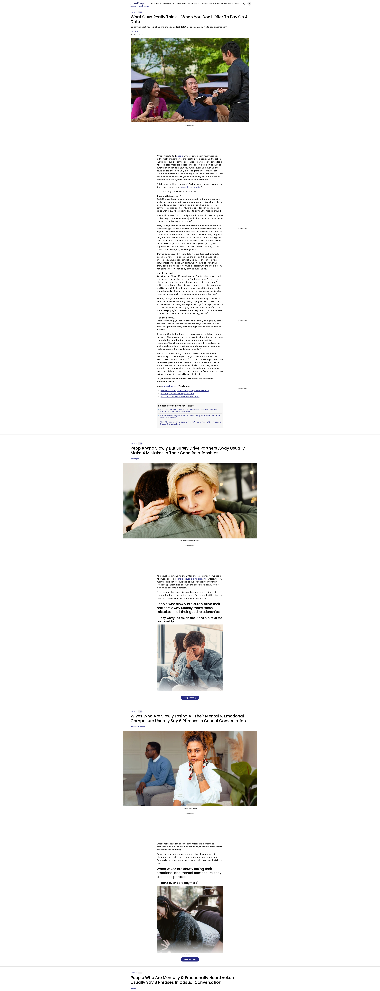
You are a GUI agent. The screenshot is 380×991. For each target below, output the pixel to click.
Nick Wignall (135, 459)
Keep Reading (190, 698)
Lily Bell (133, 988)
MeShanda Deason (138, 727)
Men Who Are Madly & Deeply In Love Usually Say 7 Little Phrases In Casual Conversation (190, 423)
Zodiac (158, 4)
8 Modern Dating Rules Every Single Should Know (185, 390)
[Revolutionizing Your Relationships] (139, 4)
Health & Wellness (207, 4)
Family (179, 4)
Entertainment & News (190, 4)
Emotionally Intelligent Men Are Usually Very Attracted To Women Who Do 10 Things (190, 417)
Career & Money (221, 4)
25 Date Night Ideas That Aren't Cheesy (180, 396)
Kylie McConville (137, 32)
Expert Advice (233, 4)
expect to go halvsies (190, 187)
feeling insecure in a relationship (190, 578)
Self (174, 4)
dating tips (167, 386)
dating (179, 156)
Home (133, 12)
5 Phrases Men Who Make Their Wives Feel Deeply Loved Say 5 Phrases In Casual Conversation (189, 410)
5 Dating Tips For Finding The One (177, 393)
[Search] (244, 3)
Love (153, 4)
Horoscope (167, 4)
